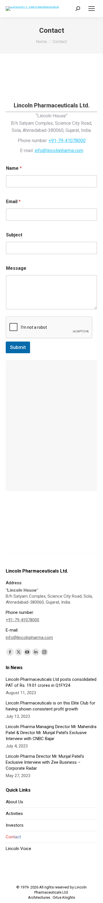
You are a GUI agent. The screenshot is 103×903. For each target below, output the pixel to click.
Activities (14, 813)
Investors (14, 825)
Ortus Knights (64, 897)
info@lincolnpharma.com (59, 150)
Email (13, 201)
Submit (18, 347)
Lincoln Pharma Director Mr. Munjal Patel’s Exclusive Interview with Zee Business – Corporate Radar (45, 762)
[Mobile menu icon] (91, 8)
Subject (14, 235)
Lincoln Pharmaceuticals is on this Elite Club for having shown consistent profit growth (50, 706)
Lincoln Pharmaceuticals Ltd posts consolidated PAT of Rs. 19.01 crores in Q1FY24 (51, 682)
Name (14, 168)
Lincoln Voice (18, 848)
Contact (13, 836)
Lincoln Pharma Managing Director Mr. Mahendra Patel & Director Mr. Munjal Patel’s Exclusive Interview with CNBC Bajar (51, 732)
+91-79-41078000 (67, 140)
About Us (14, 801)
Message (16, 268)
